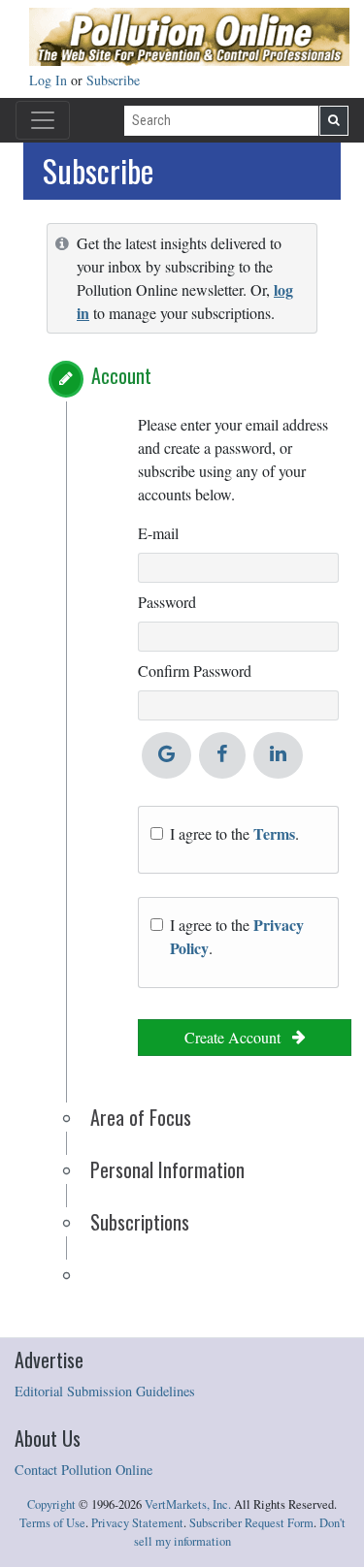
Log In (50, 80)
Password (167, 602)
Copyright (51, 1504)
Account (121, 375)
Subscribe (113, 80)
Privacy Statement (137, 1523)
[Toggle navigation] (43, 120)
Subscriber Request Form (251, 1523)
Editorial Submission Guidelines (105, 1391)
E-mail (158, 533)
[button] (66, 379)
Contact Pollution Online (83, 1469)
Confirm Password (194, 670)
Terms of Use (52, 1523)
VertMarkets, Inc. (188, 1504)
